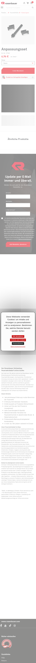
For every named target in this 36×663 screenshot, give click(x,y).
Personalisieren (18, 343)
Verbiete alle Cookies (18, 340)
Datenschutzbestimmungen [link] (18, 346)
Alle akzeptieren (18, 336)
